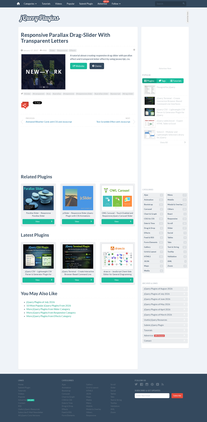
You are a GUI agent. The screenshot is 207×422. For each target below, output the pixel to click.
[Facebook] (141, 384)
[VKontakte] (157, 384)
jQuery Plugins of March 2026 (158, 315)
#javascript (115, 94)
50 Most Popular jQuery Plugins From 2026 (48, 305)
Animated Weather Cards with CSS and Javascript (49, 122)
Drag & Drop (153, 228)
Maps (153, 266)
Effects (73, 50)
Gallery (153, 247)
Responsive (62, 50)
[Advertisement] (78, 148)
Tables (177, 237)
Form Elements (153, 242)
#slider (27, 94)
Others (177, 209)
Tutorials (46, 3)
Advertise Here (165, 68)
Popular (70, 3)
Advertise (103, 3)
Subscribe (177, 396)
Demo (98, 66)
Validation (177, 256)
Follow (115, 3)
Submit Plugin (86, 3)
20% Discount (159, 336)
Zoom (177, 266)
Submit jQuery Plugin (154, 325)
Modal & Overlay (177, 204)
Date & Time (153, 223)
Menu (177, 195)
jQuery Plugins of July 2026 (40, 302)
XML (177, 261)
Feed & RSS (153, 237)
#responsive (68, 94)
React (177, 214)
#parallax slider (101, 94)
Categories (29, 3)
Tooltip (177, 252)
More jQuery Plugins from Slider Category (48, 309)
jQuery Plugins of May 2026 (157, 304)
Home (20, 384)
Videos (58, 3)
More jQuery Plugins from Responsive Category (51, 312)
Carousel (153, 209)
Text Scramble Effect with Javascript (113, 122)
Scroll (177, 223)
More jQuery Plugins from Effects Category (48, 316)
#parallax (57, 94)
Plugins (150, 81)
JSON (153, 261)
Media (153, 271)
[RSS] (163, 384)
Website (79, 66)
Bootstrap (153, 204)
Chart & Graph (153, 214)
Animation (153, 200)
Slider (52, 50)
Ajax (153, 195)
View (37, 221)
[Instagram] (146, 384)
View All (164, 142)
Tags (163, 81)
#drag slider (128, 94)
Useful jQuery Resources (155, 320)
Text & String (177, 247)
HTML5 (153, 256)
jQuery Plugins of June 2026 (157, 299)
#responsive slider (84, 94)
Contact (148, 341)
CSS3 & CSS (153, 219)
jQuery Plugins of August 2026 (158, 289)
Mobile (177, 200)
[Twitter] (136, 384)
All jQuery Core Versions (29, 415)
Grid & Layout (153, 252)
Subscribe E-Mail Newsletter (30, 412)
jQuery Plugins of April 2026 (157, 309)
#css (48, 94)
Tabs (177, 242)
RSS (19, 406)
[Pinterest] (152, 384)
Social (177, 233)
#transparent (38, 94)
